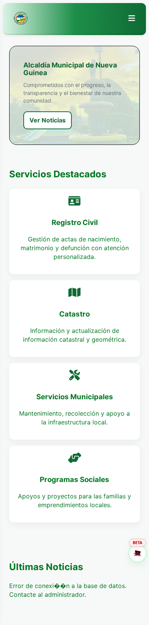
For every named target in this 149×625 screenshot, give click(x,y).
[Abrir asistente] (137, 553)
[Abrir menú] (132, 18)
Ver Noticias (47, 120)
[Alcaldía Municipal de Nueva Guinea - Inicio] (20, 18)
